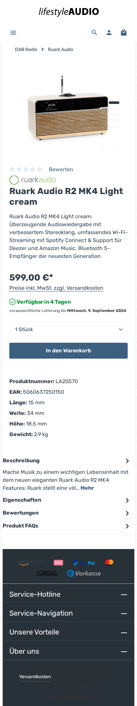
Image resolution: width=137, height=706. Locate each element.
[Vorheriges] (102, 149)
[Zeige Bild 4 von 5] (114, 120)
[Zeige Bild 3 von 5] (114, 114)
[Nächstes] (117, 149)
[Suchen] (94, 32)
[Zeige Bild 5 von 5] (114, 126)
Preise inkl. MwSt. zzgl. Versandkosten (56, 288)
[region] (68, 109)
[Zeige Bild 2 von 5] (114, 108)
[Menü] (13, 32)
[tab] (67, 474)
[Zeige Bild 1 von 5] (114, 102)
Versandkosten (35, 677)
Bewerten (61, 169)
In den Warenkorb (68, 350)
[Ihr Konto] (109, 32)
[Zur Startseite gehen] (68, 12)
